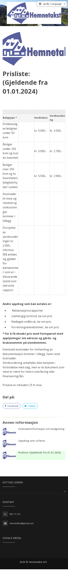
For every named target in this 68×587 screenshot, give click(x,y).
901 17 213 (15, 514)
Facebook (12, 406)
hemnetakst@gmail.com (22, 523)
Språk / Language (52, 3)
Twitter (31, 406)
